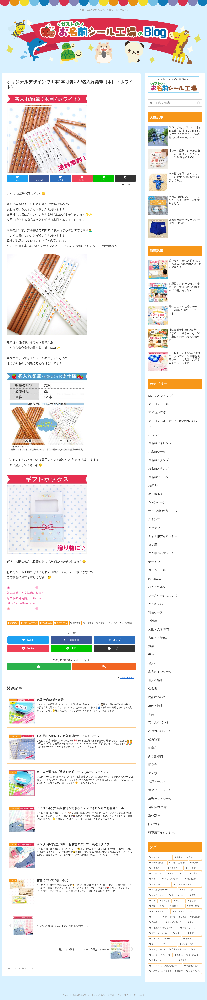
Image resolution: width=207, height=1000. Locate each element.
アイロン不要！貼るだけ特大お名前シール (174, 423)
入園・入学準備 (30, 623)
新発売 (152, 764)
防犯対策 (154, 824)
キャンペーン (157, 502)
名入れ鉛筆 (47, 623)
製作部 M (154, 815)
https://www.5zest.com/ (21, 603)
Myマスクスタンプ (160, 395)
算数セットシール (160, 790)
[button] (125, 178)
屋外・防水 (155, 705)
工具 (151, 714)
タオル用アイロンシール (164, 536)
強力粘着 (154, 739)
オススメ (14, 623)
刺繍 (151, 646)
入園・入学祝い (158, 637)
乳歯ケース (155, 612)
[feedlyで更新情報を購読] (39, 666)
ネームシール (157, 570)
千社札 (152, 654)
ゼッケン (154, 527)
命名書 (152, 688)
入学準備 (89, 623)
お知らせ (154, 485)
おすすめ (77, 623)
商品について (157, 697)
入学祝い (102, 623)
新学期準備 (62, 623)
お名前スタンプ (158, 460)
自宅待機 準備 (157, 807)
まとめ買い (155, 604)
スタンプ (154, 519)
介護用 (152, 620)
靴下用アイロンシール (162, 832)
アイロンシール (158, 404)
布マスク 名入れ (158, 722)
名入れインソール (160, 671)
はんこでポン (157, 587)
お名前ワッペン (158, 477)
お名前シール (157, 451)
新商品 (152, 747)
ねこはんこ (155, 578)
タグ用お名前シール (161, 553)
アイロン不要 (157, 412)
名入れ (114, 623)
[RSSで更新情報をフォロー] (104, 666)
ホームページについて (162, 595)
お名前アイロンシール (162, 443)
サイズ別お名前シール (162, 510)
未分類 (152, 773)
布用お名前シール (160, 731)
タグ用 (152, 544)
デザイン (154, 561)
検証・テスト (157, 781)
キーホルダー (157, 494)
